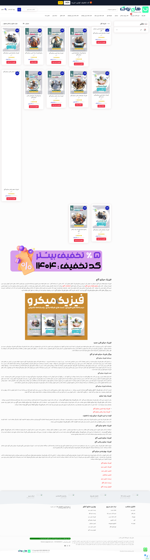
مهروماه (133, 517)
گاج (101, 35)
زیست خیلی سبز (92, 510)
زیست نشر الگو (92, 513)
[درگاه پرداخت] (147, 557)
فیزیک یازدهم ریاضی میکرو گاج (101, 230)
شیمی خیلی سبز (92, 527)
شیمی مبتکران (92, 523)
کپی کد (60, 2)
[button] (101, 42)
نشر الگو (133, 513)
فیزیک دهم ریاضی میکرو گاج (11, 189)
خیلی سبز (133, 510)
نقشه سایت (113, 510)
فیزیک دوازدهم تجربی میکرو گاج (101, 33)
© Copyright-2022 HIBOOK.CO (41, 550)
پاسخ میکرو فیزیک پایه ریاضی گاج (78, 230)
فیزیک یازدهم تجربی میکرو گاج (11, 53)
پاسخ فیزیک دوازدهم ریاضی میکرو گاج (34, 96)
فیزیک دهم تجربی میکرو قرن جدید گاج (101, 96)
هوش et (133, 523)
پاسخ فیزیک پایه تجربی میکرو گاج (33, 53)
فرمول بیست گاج (92, 530)
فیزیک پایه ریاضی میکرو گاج (56, 96)
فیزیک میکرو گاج (92, 520)
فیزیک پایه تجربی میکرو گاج (56, 53)
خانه (109, 23)
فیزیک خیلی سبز (92, 517)
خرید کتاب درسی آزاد (111, 513)
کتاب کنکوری (113, 520)
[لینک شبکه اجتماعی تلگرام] (65, 546)
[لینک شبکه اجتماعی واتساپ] (67, 546)
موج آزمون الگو (113, 527)
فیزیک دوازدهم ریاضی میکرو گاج (79, 95)
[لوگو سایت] (134, 9)
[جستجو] (19, 9)
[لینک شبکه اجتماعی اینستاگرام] (69, 546)
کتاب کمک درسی (112, 517)
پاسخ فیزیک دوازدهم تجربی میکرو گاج (79, 54)
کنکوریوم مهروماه (112, 523)
